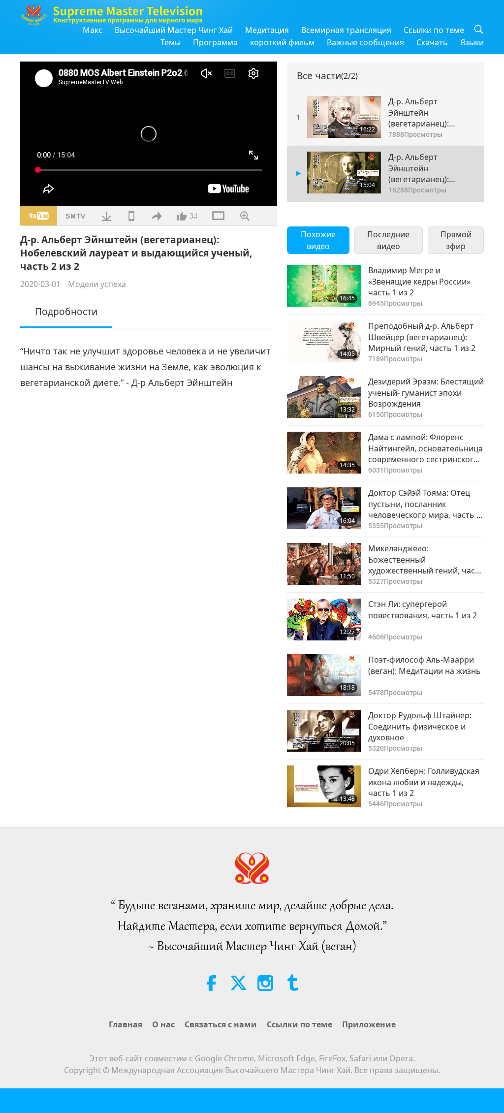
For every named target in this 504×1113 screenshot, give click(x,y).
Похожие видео (318, 240)
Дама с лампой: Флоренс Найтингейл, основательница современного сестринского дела (425, 448)
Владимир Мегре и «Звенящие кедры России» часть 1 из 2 (419, 281)
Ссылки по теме (434, 30)
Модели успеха (97, 284)
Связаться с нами (221, 1024)
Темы (170, 42)
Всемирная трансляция (346, 30)
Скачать (432, 42)
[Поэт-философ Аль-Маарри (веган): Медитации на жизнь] (324, 675)
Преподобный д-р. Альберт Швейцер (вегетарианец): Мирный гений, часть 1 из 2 (421, 336)
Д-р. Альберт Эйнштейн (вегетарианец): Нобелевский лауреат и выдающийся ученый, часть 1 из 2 (430, 112)
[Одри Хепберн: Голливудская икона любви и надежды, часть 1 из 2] (324, 786)
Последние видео (388, 240)
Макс (92, 30)
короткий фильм (282, 42)
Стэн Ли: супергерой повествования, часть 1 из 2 (422, 609)
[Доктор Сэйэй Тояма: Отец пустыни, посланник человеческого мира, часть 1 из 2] (324, 508)
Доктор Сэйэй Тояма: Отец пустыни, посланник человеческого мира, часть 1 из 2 (424, 503)
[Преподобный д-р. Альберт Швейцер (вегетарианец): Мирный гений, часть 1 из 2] (324, 341)
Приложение (369, 1024)
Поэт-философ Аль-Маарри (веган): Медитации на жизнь (424, 665)
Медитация (267, 30)
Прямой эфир (456, 240)
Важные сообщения (365, 42)
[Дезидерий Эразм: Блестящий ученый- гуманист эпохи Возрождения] (324, 397)
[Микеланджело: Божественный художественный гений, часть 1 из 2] (324, 564)
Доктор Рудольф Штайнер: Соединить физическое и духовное (420, 726)
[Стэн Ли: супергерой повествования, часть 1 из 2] (324, 619)
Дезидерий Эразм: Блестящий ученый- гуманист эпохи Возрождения (426, 392)
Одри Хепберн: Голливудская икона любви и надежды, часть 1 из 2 (423, 781)
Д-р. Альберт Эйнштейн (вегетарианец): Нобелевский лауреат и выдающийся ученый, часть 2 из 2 (430, 168)
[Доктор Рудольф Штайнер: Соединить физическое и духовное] (324, 731)
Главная (125, 1024)
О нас (163, 1024)
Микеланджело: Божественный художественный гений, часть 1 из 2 (426, 559)
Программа (215, 42)
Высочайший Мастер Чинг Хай (174, 30)
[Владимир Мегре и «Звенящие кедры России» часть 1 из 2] (324, 286)
